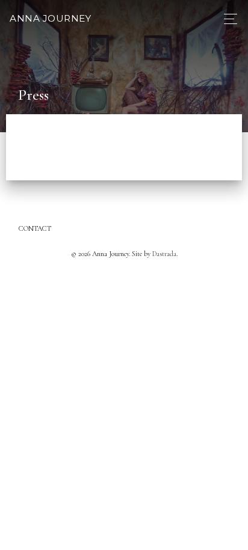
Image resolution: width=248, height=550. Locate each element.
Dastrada (164, 253)
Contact (35, 228)
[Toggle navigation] (227, 19)
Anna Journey (50, 18)
